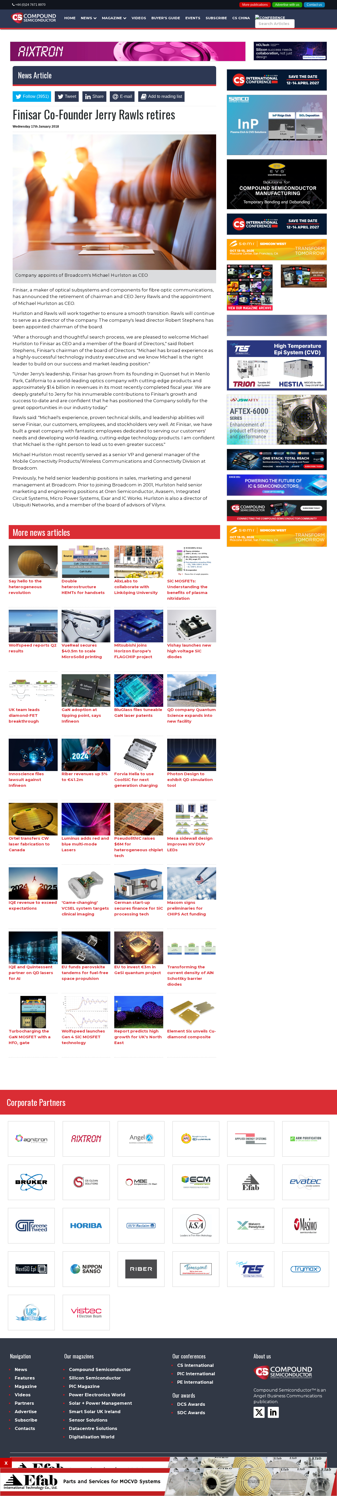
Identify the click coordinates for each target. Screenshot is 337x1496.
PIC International (196, 1373)
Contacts (25, 1428)
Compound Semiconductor (100, 1369)
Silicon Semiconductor (95, 1378)
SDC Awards (191, 1412)
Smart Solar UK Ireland (95, 1411)
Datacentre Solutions (93, 1428)
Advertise (26, 1411)
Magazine (112, 18)
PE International (195, 1382)
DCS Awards (191, 1404)
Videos (139, 18)
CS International (195, 1365)
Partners (24, 1403)
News (87, 18)
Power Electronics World (97, 1394)
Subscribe (216, 18)
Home (70, 18)
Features (25, 1378)
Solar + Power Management (100, 1403)
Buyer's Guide (165, 18)
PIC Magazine (84, 1386)
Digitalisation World (92, 1436)
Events (192, 18)
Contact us (314, 5)
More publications (255, 5)
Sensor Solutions (88, 1420)
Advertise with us (287, 5)
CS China (241, 18)
